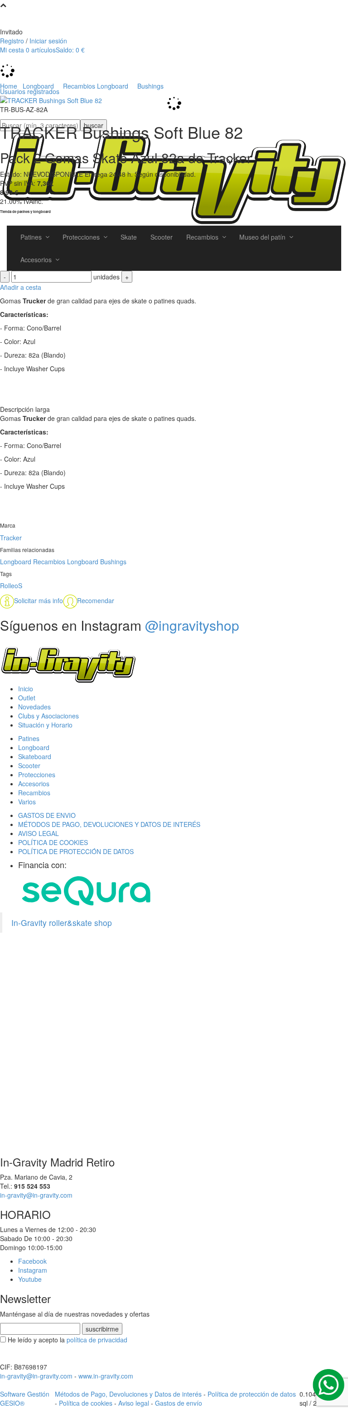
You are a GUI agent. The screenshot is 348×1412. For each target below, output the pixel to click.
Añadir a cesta (20, 287)
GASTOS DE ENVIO (47, 815)
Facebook (32, 1261)
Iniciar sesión (48, 40)
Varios (27, 801)
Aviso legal (133, 1402)
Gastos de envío (178, 1402)
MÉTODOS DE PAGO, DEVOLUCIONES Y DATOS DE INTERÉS (109, 824)
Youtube (30, 1279)
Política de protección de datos (252, 1393)
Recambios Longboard (65, 561)
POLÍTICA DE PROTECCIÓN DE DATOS (76, 851)
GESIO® (12, 1402)
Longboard (15, 561)
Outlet (26, 697)
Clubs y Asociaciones (48, 715)
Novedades (34, 706)
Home (8, 85)
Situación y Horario (45, 724)
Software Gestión (24, 1393)
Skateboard (34, 756)
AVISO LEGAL (38, 833)
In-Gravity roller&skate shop (61, 922)
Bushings (113, 561)
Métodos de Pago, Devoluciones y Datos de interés (128, 1393)
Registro (12, 40)
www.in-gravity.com (105, 1375)
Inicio (25, 688)
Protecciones (36, 774)
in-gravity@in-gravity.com (36, 1194)
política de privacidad (97, 1339)
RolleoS (11, 585)
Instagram (32, 1270)
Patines (28, 738)
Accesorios (33, 783)
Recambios (34, 792)
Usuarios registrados (29, 91)
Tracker (11, 537)
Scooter (29, 765)
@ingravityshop (192, 625)
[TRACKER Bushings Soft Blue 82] (51, 99)
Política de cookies (85, 1402)
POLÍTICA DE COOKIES (53, 842)
